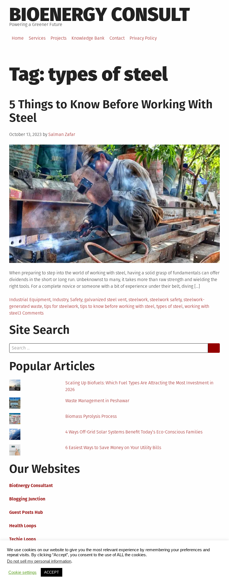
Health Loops (22, 525)
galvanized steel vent (105, 299)
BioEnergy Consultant (31, 485)
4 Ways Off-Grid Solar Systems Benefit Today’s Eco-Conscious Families (133, 432)
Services (37, 38)
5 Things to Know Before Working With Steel (111, 111)
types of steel (169, 306)
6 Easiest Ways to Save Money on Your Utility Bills (113, 447)
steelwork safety (166, 299)
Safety (76, 299)
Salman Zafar (61, 134)
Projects (58, 38)
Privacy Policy (143, 38)
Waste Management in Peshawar (97, 400)
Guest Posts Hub (26, 512)
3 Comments (31, 313)
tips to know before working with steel (117, 306)
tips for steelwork (61, 306)
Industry (60, 299)
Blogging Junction (27, 499)
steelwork (138, 299)
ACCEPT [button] (51, 572)
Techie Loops (22, 539)
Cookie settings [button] (22, 572)
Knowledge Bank (87, 38)
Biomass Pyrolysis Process (91, 416)
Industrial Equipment (30, 299)
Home (18, 38)
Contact (117, 38)
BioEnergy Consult (99, 14)
